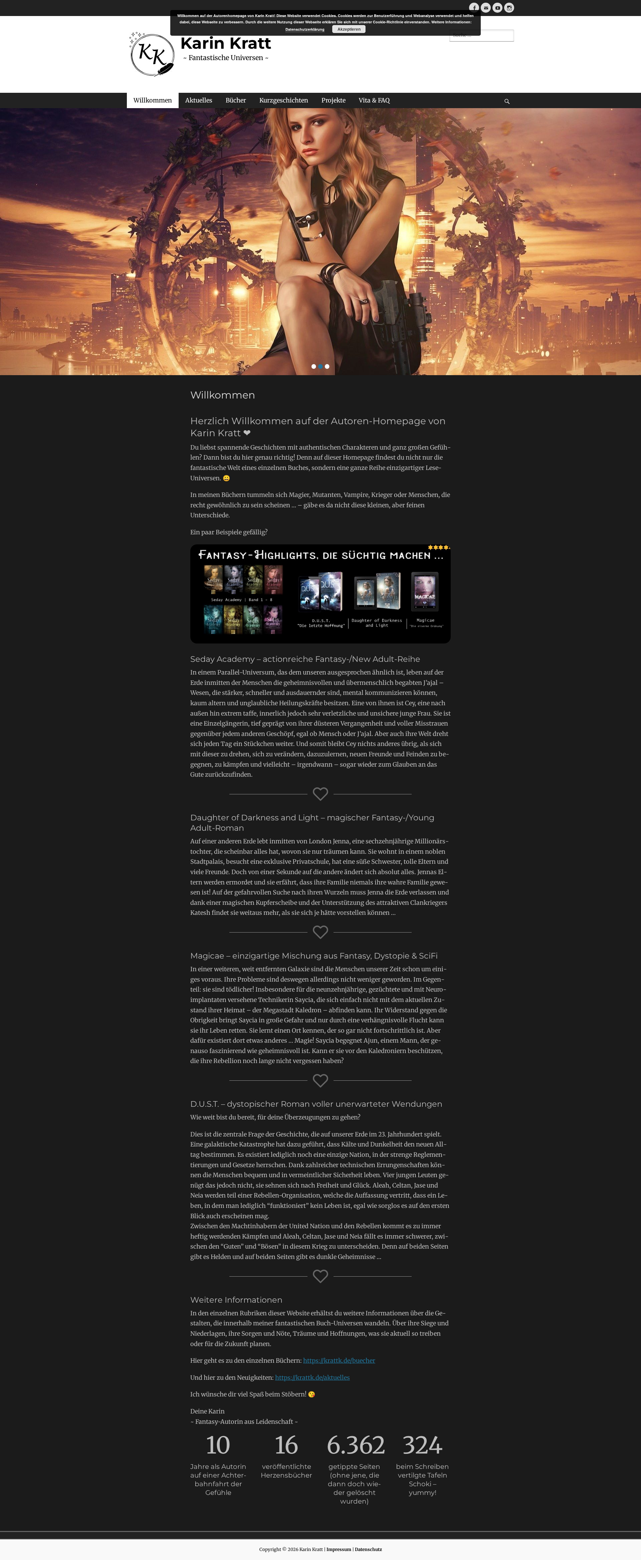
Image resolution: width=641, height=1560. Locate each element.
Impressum (339, 1549)
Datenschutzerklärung (305, 29)
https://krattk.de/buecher (339, 1360)
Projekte (334, 100)
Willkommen (153, 100)
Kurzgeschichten (283, 100)
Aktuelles (198, 100)
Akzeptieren (349, 29)
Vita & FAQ (374, 100)
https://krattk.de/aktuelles (312, 1377)
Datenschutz (368, 1549)
